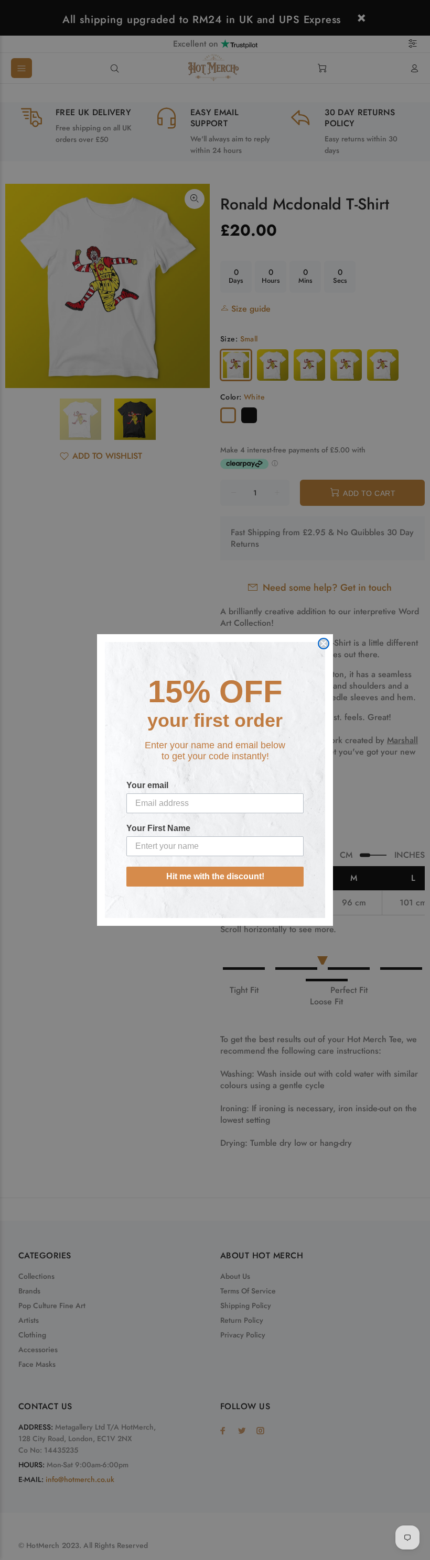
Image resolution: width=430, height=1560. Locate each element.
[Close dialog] (323, 643)
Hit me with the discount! (215, 876)
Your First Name (158, 828)
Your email (147, 785)
